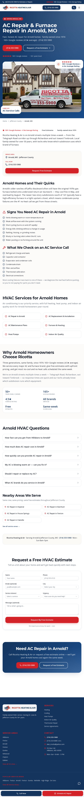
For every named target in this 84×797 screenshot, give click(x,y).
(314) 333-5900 (52, 7)
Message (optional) (12, 603)
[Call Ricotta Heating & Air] (74, 7)
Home (5, 121)
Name (7, 575)
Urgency (46, 593)
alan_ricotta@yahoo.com (55, 744)
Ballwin (5, 760)
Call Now (22, 793)
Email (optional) (11, 584)
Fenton (5, 747)
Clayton (5, 757)
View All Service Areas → (12, 785)
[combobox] (61, 587)
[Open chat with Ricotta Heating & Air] (79, 783)
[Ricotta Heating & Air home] (17, 8)
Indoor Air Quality (50, 720)
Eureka (5, 750)
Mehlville (37, 780)
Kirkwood (6, 754)
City (44, 584)
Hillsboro (6, 737)
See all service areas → (11, 526)
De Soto (53, 780)
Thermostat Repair (51, 723)
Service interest (10, 593)
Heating (47, 710)
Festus (5, 740)
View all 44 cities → (10, 764)
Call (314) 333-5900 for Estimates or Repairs (18, 2)
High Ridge (45, 780)
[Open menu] (79, 7)
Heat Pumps (48, 716)
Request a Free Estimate (37, 48)
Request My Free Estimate (42, 620)
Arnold (5, 744)
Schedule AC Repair (64, 793)
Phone (45, 575)
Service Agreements (51, 726)
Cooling (47, 713)
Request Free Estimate (42, 170)
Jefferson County (16, 121)
